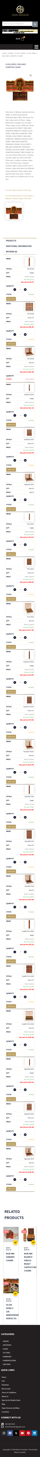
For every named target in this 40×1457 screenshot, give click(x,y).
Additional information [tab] (19, 246)
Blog (3, 1404)
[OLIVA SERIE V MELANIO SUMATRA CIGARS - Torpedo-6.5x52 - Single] (29, 654)
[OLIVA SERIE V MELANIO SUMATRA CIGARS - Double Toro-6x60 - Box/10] (29, 1015)
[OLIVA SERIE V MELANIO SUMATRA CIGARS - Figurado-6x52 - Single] (29, 1062)
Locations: (5, 1412)
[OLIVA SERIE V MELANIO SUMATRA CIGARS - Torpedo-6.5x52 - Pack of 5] (29, 699)
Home (4, 53)
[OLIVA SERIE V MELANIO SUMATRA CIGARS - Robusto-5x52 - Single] (29, 387)
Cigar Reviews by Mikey (10, 1408)
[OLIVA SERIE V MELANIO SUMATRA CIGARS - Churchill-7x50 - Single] (29, 789)
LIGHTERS (6, 1364)
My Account (6, 1389)
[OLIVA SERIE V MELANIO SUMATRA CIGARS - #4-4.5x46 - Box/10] (29, 351)
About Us (5, 1396)
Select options (15, 1242)
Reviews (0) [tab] (11, 251)
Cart (3, 1381)
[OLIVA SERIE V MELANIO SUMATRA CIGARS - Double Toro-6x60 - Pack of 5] (29, 969)
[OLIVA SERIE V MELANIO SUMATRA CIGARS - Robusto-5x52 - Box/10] (29, 477)
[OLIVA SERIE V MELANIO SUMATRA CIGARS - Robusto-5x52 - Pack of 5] (29, 432)
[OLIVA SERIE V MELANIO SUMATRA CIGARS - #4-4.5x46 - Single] (29, 262)
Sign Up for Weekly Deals (11, 1400)
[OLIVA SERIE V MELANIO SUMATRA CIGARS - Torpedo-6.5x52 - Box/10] (29, 744)
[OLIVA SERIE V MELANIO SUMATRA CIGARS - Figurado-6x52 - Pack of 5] (29, 1107)
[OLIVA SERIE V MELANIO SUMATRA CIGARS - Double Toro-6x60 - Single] (29, 924)
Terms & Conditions (9, 1393)
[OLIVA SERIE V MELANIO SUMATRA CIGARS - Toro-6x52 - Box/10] (29, 608)
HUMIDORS (7, 1357)
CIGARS (11, 53)
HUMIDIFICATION (9, 1361)
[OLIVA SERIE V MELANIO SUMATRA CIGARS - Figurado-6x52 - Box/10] (29, 1152)
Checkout (5, 1385)
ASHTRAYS (7, 1345)
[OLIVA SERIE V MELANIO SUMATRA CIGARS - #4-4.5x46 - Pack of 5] (29, 307)
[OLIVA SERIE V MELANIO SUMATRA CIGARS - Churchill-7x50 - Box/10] (29, 879)
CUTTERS (6, 1353)
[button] (31, 75)
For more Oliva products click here (18, 190)
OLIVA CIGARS (20, 53)
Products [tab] (11, 240)
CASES (5, 1349)
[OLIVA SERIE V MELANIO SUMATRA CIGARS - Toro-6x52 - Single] (29, 517)
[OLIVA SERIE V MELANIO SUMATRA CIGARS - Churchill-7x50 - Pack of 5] (29, 834)
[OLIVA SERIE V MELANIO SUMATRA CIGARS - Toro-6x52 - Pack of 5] (29, 562)
